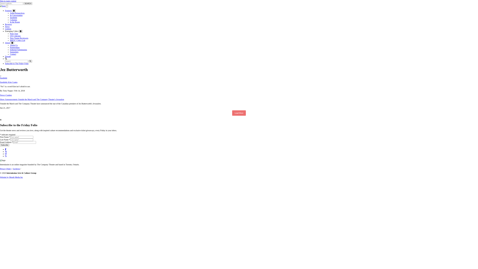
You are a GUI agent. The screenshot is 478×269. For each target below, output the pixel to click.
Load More (239, 113)
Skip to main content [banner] (8, 1)
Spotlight (13, 18)
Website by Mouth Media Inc (11, 177)
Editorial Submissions (18, 50)
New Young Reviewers (19, 38)
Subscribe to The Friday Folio (17, 64)
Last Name (5, 140)
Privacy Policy (5, 169)
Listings (8, 29)
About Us (14, 45)
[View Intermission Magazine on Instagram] (6, 154)
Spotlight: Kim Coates (8, 82)
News (7, 27)
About (7, 43)
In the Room (15, 22)
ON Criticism (15, 36)
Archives (16, 169)
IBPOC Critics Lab (17, 40)
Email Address (6, 142)
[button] (6, 59)
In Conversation (16, 15)
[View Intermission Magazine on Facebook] (5, 149)
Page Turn (14, 34)
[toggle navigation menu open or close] (7, 6)
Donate (8, 56)
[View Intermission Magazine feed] (6, 156)
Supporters (14, 52)
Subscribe (4, 145)
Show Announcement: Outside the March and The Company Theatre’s (32, 99)
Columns (13, 20)
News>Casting (6, 95)
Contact (13, 54)
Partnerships (15, 47)
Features (8, 11)
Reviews (8, 24)
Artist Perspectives (17, 13)
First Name (5, 137)
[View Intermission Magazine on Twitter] (6, 152)
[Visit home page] (3, 6)
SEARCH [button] (28, 3)
